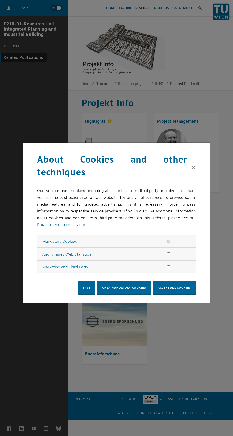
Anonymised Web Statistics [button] (66, 254)
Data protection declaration (61, 224)
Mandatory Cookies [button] (59, 241)
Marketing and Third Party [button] (65, 267)
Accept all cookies (174, 287)
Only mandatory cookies (124, 287)
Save (87, 287)
